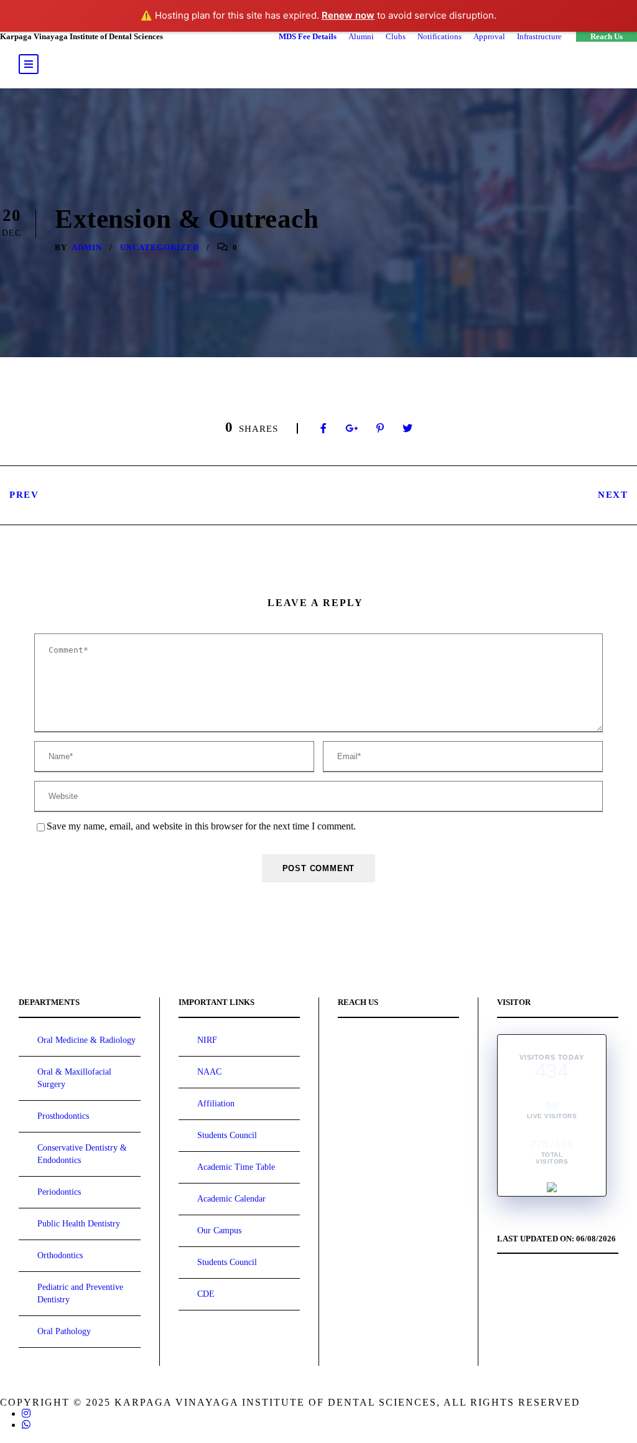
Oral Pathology (64, 1331)
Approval (489, 36)
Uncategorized (159, 247)
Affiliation (216, 1103)
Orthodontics (60, 1255)
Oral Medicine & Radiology (86, 1040)
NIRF (207, 1040)
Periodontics (59, 1192)
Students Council (227, 1135)
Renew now (348, 15)
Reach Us (606, 36)
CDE (206, 1294)
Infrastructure (539, 36)
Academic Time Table (236, 1167)
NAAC (209, 1071)
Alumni (361, 36)
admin (87, 247)
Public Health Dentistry (78, 1223)
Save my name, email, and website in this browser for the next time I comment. (201, 826)
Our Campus (219, 1230)
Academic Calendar (231, 1198)
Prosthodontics (63, 1116)
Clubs (396, 36)
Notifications (439, 36)
